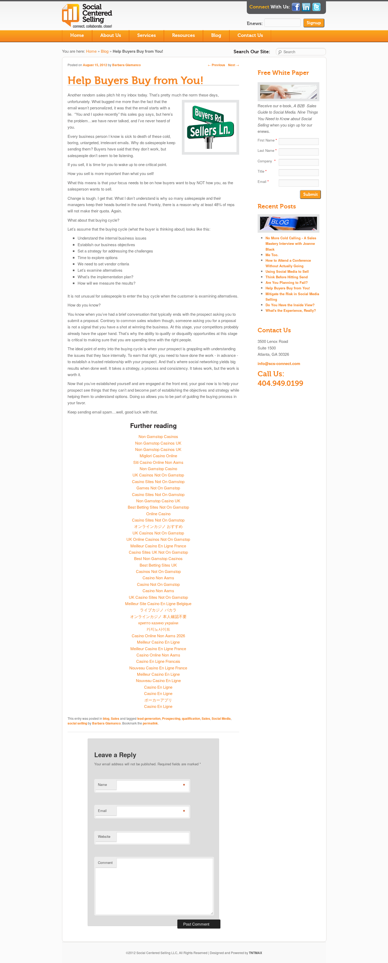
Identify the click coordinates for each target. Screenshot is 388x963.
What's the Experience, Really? (291, 310)
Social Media (221, 718)
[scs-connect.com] (88, 24)
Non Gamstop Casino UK (158, 500)
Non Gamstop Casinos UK (158, 443)
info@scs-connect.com (279, 363)
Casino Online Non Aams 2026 (158, 635)
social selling (77, 723)
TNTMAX (255, 952)
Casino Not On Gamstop (158, 584)
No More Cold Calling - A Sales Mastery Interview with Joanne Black (291, 243)
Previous (216, 64)
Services (146, 35)
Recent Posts (277, 206)
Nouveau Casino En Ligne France (158, 667)
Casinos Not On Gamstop (158, 571)
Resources (183, 35)
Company (267, 160)
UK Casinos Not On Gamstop (158, 475)
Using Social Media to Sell (287, 271)
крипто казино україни (158, 622)
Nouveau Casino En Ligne (158, 680)
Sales (115, 718)
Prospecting (171, 718)
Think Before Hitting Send (287, 276)
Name (102, 784)
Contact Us (250, 35)
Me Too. (272, 254)
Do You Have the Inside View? (290, 304)
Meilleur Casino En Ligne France (158, 545)
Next (233, 64)
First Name (267, 140)
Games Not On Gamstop (158, 487)
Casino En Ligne (158, 687)
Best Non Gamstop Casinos (158, 558)
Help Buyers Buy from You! (288, 287)
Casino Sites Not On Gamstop (158, 481)
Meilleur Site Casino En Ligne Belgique (158, 603)
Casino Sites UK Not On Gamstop (158, 552)
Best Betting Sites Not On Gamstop (158, 507)
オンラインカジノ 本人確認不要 (158, 616)
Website (104, 836)
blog (106, 718)
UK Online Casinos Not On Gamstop (158, 539)
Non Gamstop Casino (158, 468)
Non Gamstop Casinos (158, 436)
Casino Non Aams (158, 577)
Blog (216, 35)
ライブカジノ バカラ (158, 609)
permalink (150, 723)
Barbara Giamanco (126, 64)
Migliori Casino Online (158, 455)
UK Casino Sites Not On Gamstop (158, 597)
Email (102, 810)
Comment (105, 862)
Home (77, 35)
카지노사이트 (158, 629)
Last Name (267, 150)
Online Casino (158, 513)
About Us (110, 35)
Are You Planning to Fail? (287, 282)
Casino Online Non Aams (158, 655)
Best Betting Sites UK (158, 565)
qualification (191, 718)
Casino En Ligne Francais (158, 661)
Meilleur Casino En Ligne (158, 642)
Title (262, 171)
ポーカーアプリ (158, 700)
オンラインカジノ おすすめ (158, 526)
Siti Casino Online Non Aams (158, 462)
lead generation (148, 718)
